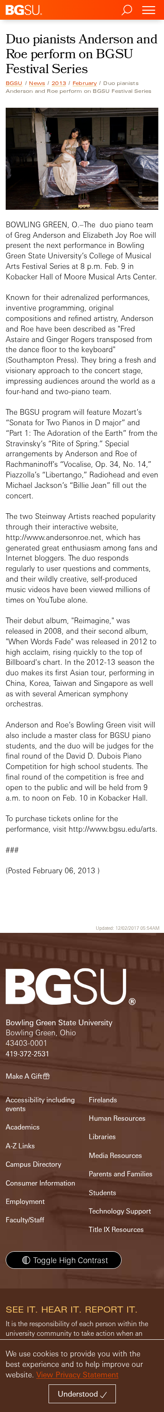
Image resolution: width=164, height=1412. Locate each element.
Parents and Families (121, 1174)
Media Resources (115, 1155)
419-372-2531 (27, 1054)
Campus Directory (33, 1164)
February (85, 83)
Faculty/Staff (25, 1220)
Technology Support (120, 1211)
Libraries (102, 1137)
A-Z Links (20, 1146)
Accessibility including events (40, 1104)
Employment (25, 1201)
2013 (59, 83)
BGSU (14, 83)
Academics (23, 1127)
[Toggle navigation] (148, 10)
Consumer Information (40, 1183)
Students (102, 1193)
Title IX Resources (116, 1229)
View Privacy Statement (77, 1374)
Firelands (103, 1100)
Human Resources (117, 1118)
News (37, 83)
